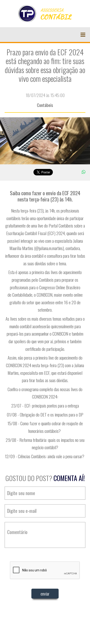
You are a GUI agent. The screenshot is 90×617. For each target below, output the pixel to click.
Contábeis (45, 105)
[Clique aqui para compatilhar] (83, 171)
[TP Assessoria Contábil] (45, 13)
